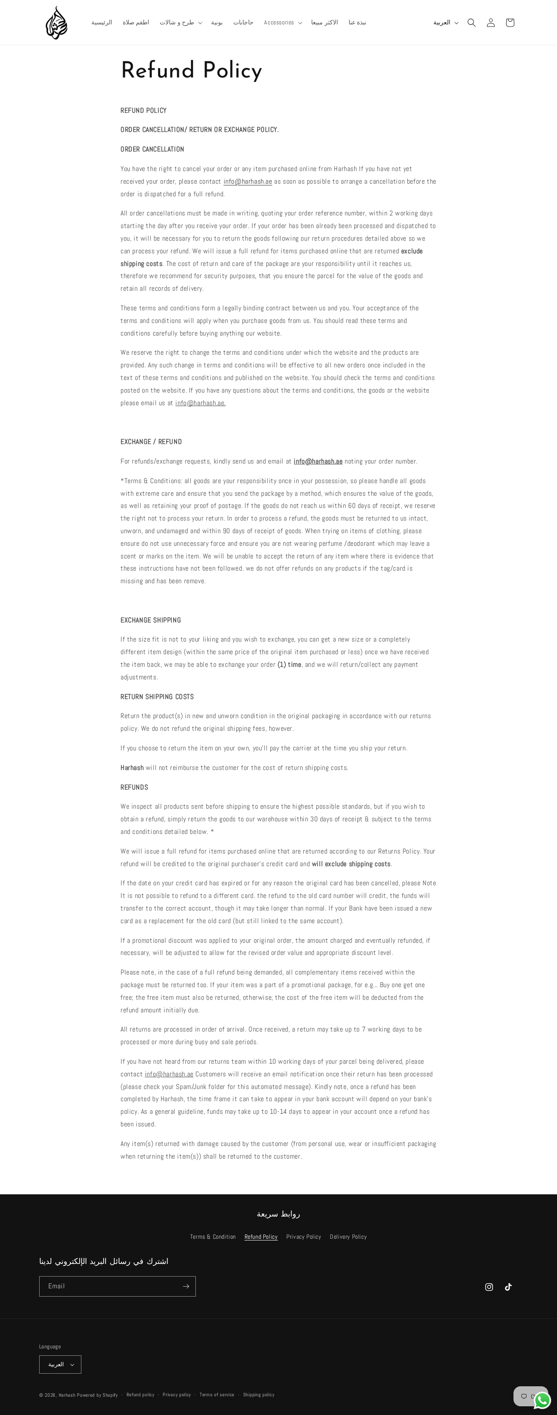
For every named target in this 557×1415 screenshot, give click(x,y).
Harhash (67, 1395)
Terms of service (217, 1394)
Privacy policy (177, 1394)
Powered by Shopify (97, 1395)
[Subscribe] (185, 1286)
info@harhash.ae (248, 181)
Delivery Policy (348, 1236)
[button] (180, 22)
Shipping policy (259, 1394)
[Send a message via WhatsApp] (542, 1400)
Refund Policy (261, 1236)
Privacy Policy (303, 1236)
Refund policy (140, 1394)
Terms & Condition (213, 1236)
